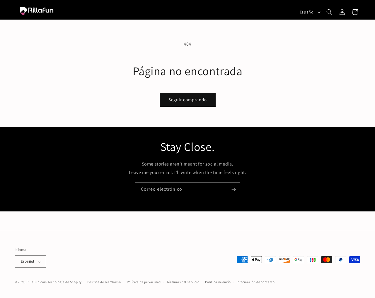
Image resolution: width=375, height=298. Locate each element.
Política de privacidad (144, 282)
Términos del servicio (183, 282)
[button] (329, 12)
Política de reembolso (104, 282)
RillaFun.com (37, 282)
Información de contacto (256, 282)
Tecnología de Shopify (65, 282)
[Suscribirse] (233, 189)
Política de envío (218, 282)
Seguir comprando (187, 99)
